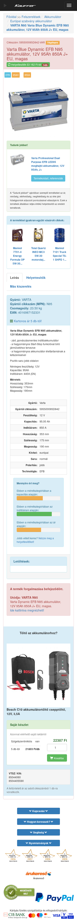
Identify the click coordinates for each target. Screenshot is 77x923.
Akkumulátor (52, 17)
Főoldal (11, 17)
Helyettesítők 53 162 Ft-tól (28, 65)
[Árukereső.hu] (38, 873)
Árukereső (38, 878)
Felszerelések (31, 17)
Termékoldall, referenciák (48, 178)
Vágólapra (52, 42)
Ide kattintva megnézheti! (27, 610)
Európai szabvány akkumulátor (31, 21)
